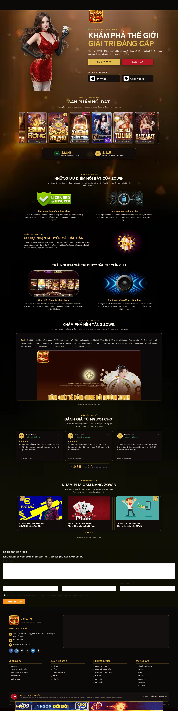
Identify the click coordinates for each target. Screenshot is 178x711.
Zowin (23, 340)
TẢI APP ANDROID (137, 79)
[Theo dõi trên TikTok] (22, 650)
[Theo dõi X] (27, 650)
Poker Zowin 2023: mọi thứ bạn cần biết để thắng (82, 525)
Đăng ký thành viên (103, 669)
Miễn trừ (154, 696)
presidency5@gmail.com (22, 644)
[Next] (155, 498)
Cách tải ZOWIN (101, 666)
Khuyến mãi (15, 676)
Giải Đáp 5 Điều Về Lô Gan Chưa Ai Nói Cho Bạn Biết (34, 525)
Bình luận (8, 561)
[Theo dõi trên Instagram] (16, 650)
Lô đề (55, 669)
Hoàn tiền (99, 682)
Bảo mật (146, 696)
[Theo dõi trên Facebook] (11, 650)
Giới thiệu (15, 666)
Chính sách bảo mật (19, 669)
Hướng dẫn (15, 679)
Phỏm (140, 672)
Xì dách (140, 676)
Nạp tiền (98, 676)
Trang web (124, 583)
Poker (140, 669)
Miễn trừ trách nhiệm (19, 672)
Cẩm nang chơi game (103, 672)
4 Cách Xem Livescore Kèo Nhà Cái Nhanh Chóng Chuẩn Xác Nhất (134, 525)
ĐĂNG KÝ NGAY (104, 62)
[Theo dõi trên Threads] (38, 650)
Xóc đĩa (56, 679)
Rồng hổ (141, 682)
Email (65, 583)
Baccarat (142, 685)
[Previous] (22, 498)
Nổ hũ (55, 666)
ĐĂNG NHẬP (137, 62)
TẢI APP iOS (101, 79)
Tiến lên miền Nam (145, 666)
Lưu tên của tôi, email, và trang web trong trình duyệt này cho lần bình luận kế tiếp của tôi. (47, 595)
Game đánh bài (59, 672)
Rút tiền (98, 679)
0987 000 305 (18, 640)
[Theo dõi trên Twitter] (33, 650)
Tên (5, 583)
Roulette (141, 679)
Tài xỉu (55, 676)
